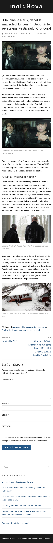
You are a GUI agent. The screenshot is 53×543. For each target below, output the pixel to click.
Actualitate (41, 34)
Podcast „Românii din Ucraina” (15, 523)
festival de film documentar (14, 330)
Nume (5, 404)
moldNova (26, 6)
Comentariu (8, 379)
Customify (46, 538)
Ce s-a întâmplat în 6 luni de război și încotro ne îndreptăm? (23, 489)
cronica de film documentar (24, 327)
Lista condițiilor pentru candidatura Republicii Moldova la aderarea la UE (26, 498)
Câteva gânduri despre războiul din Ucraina (21, 505)
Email (5, 415)
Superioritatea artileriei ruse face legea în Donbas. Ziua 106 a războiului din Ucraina (24, 513)
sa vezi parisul (33, 330)
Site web (6, 426)
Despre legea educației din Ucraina (17, 482)
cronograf (42, 327)
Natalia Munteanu (11, 34)
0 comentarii (9, 37)
